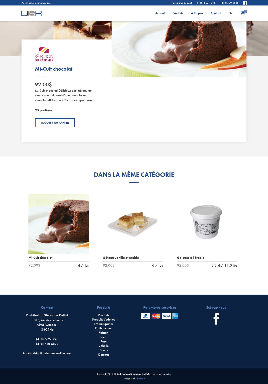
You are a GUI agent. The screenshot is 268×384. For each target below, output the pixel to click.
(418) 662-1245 (206, 2)
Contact (216, 13)
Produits (177, 13)
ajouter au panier (55, 123)
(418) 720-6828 (229, 2)
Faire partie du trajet (182, 2)
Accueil (160, 13)
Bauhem (141, 378)
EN (230, 13)
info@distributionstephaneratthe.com (47, 353)
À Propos (197, 13)
